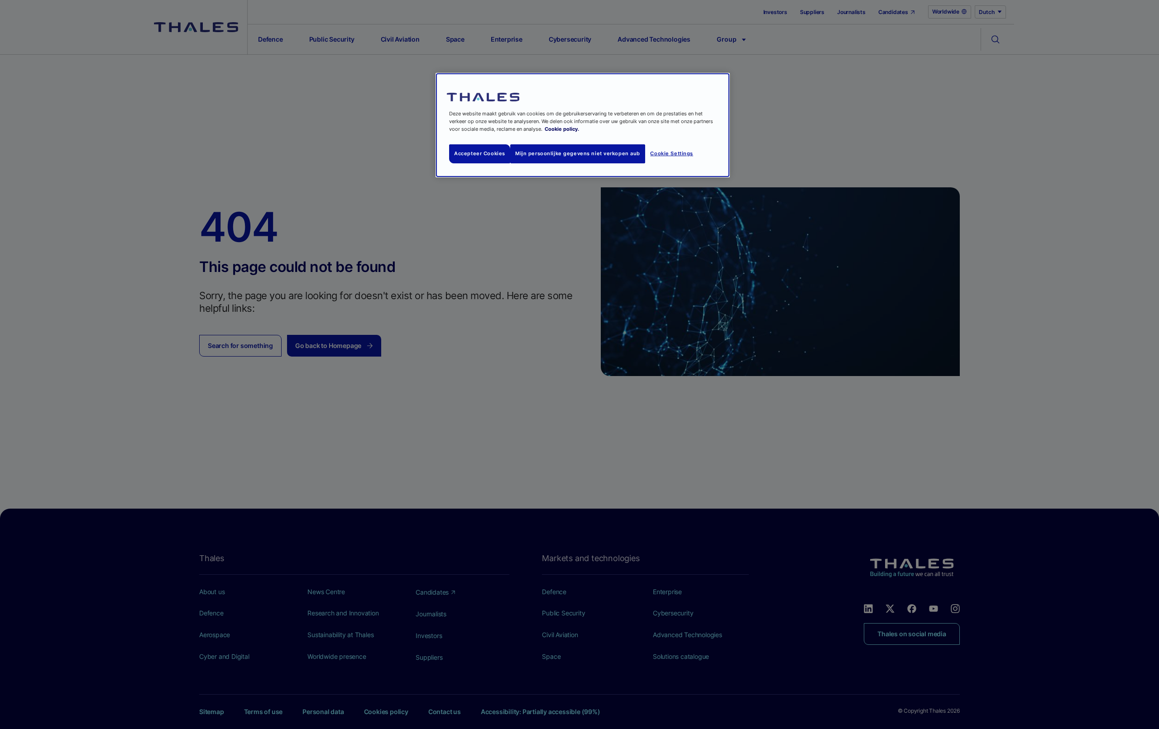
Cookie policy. (562, 129)
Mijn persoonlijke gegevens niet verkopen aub (577, 153)
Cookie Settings (671, 153)
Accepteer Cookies (479, 153)
